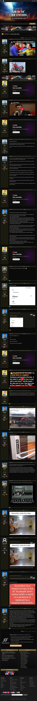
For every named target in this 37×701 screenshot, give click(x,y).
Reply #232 (11, 156)
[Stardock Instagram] (12, 672)
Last (35, 37)
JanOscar (5, 272)
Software (2, 678)
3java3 (4, 468)
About (21, 679)
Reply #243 (11, 406)
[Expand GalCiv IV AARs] (20, 654)
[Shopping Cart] (34, 1)
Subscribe (25, 694)
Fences (2, 683)
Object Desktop (3, 679)
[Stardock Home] (3, 1)
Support (31, 678)
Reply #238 (11, 309)
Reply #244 (11, 432)
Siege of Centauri (12, 688)
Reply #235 (11, 246)
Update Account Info (32, 686)
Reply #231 (11, 139)
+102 (4, 474)
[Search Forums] (36, 1)
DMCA (22, 699)
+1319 (4, 277)
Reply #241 (11, 370)
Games (11, 678)
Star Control (11, 684)
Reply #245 (11, 462)
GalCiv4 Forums (26, 537)
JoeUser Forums (27, 39)
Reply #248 (11, 537)
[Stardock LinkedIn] (11, 674)
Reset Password (31, 684)
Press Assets (22, 686)
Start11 (2, 682)
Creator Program (22, 687)
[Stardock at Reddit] (6, 674)
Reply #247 (11, 510)
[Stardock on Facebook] (7, 672)
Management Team (23, 682)
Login (11, 25)
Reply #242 (11, 390)
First (25, 37)
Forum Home (4, 25)
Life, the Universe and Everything (9, 31)
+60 (4, 69)
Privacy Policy (13, 699)
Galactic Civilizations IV (13, 682)
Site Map (25, 699)
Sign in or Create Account (16, 645)
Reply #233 (11, 189)
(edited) (32, 462)
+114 (4, 548)
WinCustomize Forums (28, 80)
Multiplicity (2, 686)
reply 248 (19, 575)
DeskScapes (2, 684)
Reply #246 (11, 480)
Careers (21, 683)
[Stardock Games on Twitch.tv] (10, 672)
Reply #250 (11, 608)
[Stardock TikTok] (9, 674)
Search (9, 25)
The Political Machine (13, 686)
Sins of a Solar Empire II (13, 683)
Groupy (2, 687)
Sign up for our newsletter (6, 694)
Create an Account (32, 682)
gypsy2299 (4, 543)
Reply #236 (11, 266)
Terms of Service (18, 699)
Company (22, 678)
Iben (5, 45)
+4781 (4, 220)
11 (31, 37)
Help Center (31, 679)
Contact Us (21, 688)
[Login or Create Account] (32, 1)
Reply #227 (11, 58)
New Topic (32, 23)
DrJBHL (4, 215)
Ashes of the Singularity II (13, 679)
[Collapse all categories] (35, 651)
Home (2, 31)
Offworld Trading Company (14, 687)
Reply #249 (11, 571)
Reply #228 (11, 80)
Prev (26, 37)
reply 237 (18, 312)
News (21, 684)
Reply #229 (11, 100)
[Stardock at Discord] (8, 674)
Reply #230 (11, 119)
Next (33, 37)
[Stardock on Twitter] (5, 672)
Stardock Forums (27, 209)
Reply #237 (11, 283)
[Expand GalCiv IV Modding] (20, 662)
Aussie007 (5, 86)
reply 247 (18, 541)
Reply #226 (11, 39)
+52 (4, 91)
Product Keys (31, 683)
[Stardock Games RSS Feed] (13, 674)
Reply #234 (11, 209)
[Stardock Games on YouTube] (8, 672)
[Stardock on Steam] (14, 672)
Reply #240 (11, 350)
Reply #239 (11, 333)
